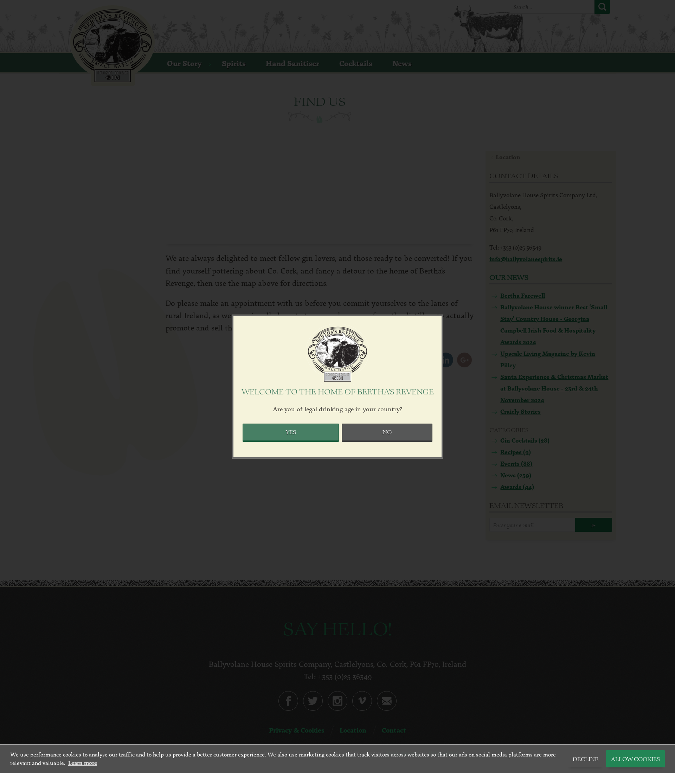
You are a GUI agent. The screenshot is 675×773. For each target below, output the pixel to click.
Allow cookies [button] (635, 759)
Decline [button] (585, 759)
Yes (291, 432)
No (387, 432)
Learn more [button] (82, 763)
